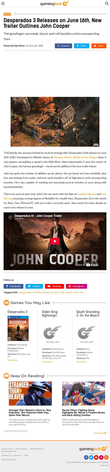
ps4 (56, 292)
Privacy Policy (21, 449)
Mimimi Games (42, 292)
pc (52, 292)
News (7, 14)
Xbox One (78, 292)
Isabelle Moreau (87, 193)
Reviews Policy (36, 449)
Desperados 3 (26, 292)
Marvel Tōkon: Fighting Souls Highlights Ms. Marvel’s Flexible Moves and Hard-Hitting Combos (83, 413)
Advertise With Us (8, 459)
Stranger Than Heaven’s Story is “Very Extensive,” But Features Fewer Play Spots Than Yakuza (30, 413)
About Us (17, 455)
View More (12, 360)
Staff (26, 455)
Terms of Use (6, 449)
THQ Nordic (66, 292)
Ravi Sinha (19, 45)
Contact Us (5, 455)
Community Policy (8, 451)
